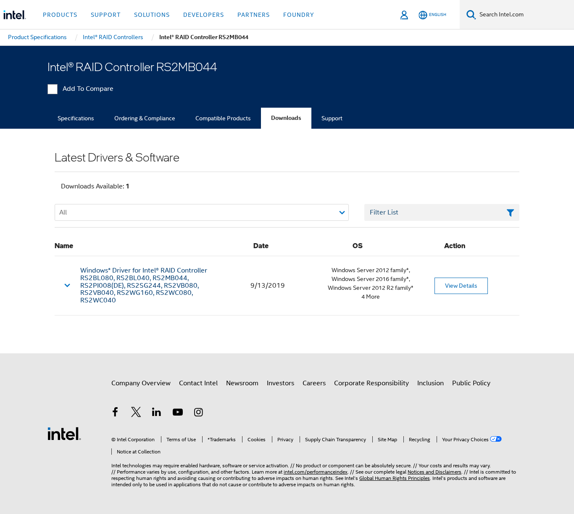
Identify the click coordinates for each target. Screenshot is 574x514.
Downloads (286, 118)
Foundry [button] (298, 15)
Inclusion (430, 383)
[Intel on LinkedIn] (157, 413)
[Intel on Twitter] (136, 413)
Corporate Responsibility (371, 383)
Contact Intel (198, 383)
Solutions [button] (152, 15)
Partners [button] (253, 15)
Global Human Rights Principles (394, 478)
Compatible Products (223, 118)
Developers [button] (203, 15)
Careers (314, 383)
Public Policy (471, 383)
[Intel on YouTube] (178, 413)
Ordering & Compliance (144, 118)
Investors (280, 383)
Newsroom (242, 383)
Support (331, 118)
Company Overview (141, 383)
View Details (461, 285)
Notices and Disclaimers (434, 472)
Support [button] (106, 15)
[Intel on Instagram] (198, 413)
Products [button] (60, 15)
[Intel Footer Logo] (64, 433)
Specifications (76, 118)
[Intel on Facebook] (115, 413)
